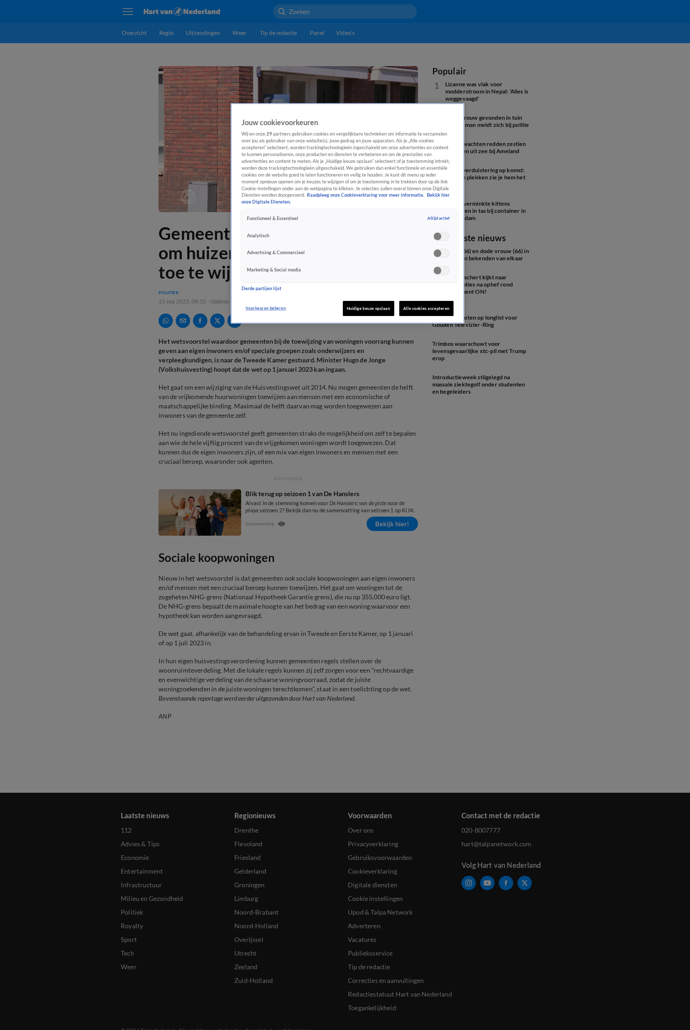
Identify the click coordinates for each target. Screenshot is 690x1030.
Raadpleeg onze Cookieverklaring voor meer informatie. (366, 195)
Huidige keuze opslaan (368, 308)
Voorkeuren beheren (265, 308)
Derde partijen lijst (261, 288)
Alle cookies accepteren (426, 308)
